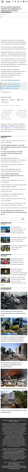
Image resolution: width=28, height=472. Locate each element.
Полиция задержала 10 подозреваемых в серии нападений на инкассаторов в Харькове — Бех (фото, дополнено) (7, 114)
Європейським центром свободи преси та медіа (14, 453)
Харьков (19, 105)
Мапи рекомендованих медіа (17, 468)
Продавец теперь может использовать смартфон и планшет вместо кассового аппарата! (21, 113)
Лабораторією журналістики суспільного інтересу (14, 451)
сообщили (8, 47)
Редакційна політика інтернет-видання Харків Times (14, 466)
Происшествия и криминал (8, 105)
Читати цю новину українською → (11, 80)
